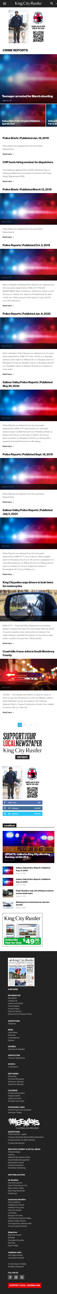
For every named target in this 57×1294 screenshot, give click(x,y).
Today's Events (14, 1096)
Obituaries (12, 1076)
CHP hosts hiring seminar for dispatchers (28, 162)
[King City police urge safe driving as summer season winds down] (8, 893)
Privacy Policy (13, 1009)
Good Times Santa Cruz (17, 1185)
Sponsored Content (16, 1162)
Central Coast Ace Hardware (19, 1110)
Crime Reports (14, 1038)
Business (11, 1035)
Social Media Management (19, 1160)
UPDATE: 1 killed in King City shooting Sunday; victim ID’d (27, 856)
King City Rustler (14, 1210)
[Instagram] (16, 1277)
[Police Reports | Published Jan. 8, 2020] (28, 333)
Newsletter (12, 998)
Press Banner (13, 1218)
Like (39, 803)
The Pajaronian (14, 1223)
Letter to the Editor (15, 1003)
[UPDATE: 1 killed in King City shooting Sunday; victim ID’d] (28, 847)
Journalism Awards (16, 1258)
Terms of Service (14, 1011)
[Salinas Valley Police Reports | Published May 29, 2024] (28, 405)
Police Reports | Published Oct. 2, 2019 (26, 245)
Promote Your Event (16, 1101)
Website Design (14, 1152)
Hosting (11, 1154)
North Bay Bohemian (16, 1191)
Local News (12, 1032)
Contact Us (12, 1001)
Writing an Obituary (16, 1082)
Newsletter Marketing (17, 1168)
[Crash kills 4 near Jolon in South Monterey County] (28, 674)
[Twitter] (22, 1277)
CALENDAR (12, 1090)
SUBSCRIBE (13, 989)
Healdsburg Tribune (16, 1205)
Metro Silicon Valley (16, 1188)
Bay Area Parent (14, 1235)
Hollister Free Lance (16, 1207)
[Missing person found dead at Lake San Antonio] (8, 905)
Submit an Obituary (16, 1084)
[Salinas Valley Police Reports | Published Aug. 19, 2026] (8, 870)
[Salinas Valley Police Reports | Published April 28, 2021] (23, 121)
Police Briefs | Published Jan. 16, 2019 (26, 138)
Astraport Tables (15, 1112)
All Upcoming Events (16, 1093)
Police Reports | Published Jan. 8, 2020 (27, 313)
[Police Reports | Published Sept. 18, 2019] (28, 474)
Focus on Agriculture (16, 1058)
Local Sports (13, 1067)
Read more (7, 154)
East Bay (11, 1243)
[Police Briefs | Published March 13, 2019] (28, 209)
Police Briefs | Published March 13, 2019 (27, 189)
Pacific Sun (12, 1193)
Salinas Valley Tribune (17, 1221)
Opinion (11, 1040)
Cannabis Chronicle (16, 1240)
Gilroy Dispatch (14, 1202)
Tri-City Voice (13, 1226)
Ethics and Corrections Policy (20, 1014)
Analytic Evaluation (16, 1165)
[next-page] (36, 725)
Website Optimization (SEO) (19, 1157)
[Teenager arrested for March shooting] (28, 79)
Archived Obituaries (16, 1079)
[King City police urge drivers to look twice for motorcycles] (28, 605)
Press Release (13, 1006)
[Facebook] (10, 1277)
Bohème (11, 1238)
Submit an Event (14, 1098)
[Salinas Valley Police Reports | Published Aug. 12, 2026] (8, 882)
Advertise (12, 1024)
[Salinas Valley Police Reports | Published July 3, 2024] (28, 533)
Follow (37, 808)
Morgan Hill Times (15, 1215)
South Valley (13, 1246)
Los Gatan (12, 1213)
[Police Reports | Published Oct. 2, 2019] (28, 264)
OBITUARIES (13, 1074)
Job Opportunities (15, 1255)
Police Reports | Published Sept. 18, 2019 (28, 454)
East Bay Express (15, 1183)
